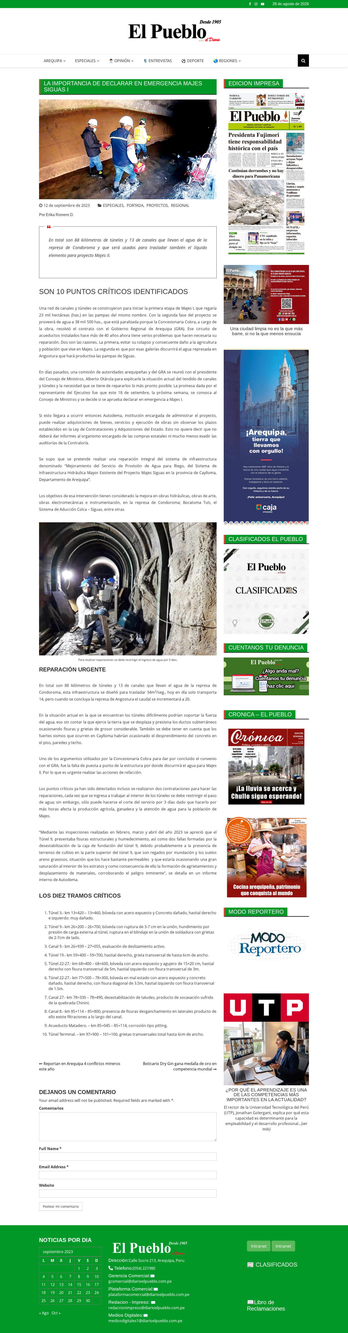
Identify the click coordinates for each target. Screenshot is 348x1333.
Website (46, 1185)
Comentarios (51, 1108)
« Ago (44, 1313)
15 (79, 1284)
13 (61, 1284)
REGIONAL (180, 205)
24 (96, 1292)
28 (70, 1300)
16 (88, 1284)
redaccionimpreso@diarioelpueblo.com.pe (146, 1307)
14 (70, 1284)
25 (43, 1300)
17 (96, 1284)
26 (52, 1300)
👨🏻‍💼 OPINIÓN (119, 60)
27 (61, 1300)
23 (88, 1292)
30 (88, 1300)
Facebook (250, 4)
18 (43, 1292)
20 (61, 1292)
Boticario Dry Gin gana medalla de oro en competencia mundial (180, 1066)
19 (52, 1292)
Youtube (262, 4)
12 (52, 1284)
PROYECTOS (157, 205)
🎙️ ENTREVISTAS (157, 60)
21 (70, 1292)
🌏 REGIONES (225, 60)
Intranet (259, 1246)
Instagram (255, 4)
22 (79, 1292)
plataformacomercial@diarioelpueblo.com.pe (148, 1294)
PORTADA (135, 205)
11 (43, 1284)
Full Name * (50, 1148)
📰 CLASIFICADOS (272, 1264)
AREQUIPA (53, 60)
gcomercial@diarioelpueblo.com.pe (140, 1281)
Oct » (56, 1313)
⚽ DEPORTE (192, 60)
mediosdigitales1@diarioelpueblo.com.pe (145, 1320)
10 (96, 1276)
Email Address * (54, 1166)
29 (79, 1300)
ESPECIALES (85, 60)
